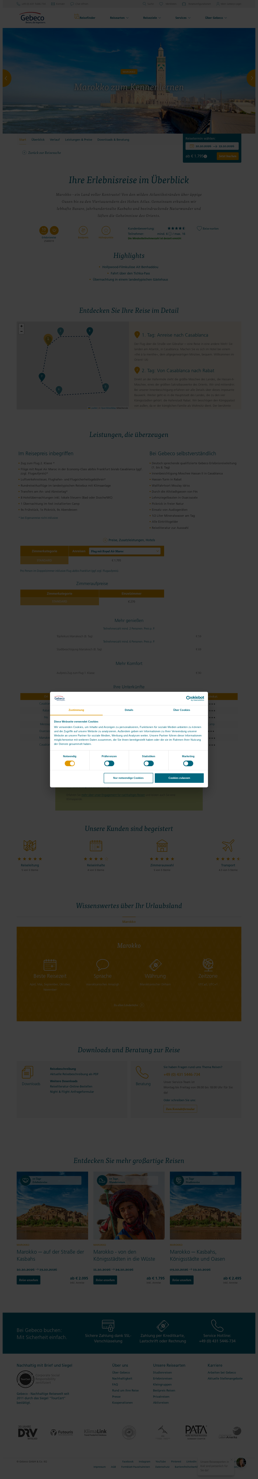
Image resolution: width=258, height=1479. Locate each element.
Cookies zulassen (179, 778)
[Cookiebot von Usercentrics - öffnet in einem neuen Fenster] (188, 698)
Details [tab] (129, 710)
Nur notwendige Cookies (128, 778)
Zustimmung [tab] (76, 710)
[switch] (109, 763)
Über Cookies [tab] (181, 710)
